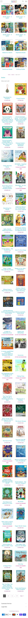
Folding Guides (21, 62)
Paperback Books (21, 46)
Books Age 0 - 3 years (7, 11)
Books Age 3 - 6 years (21, 11)
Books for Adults (7, 46)
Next (21, 596)
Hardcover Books (7, 62)
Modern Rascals (15, 611)
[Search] (23, 1)
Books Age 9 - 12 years (21, 29)
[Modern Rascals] (14, 1)
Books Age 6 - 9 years (7, 29)
